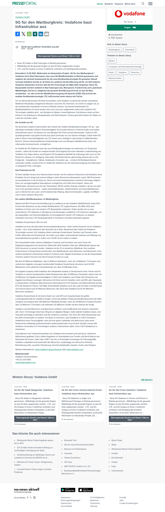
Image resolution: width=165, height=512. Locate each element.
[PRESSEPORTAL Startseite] (24, 3)
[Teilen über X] (23, 34)
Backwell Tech (70, 440)
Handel (114, 453)
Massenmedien (115, 78)
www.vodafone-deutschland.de (48, 349)
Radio (111, 72)
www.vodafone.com (74, 349)
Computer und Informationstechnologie (125, 67)
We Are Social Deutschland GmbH (79, 445)
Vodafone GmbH (22, 17)
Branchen (135, 72)
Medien (112, 61)
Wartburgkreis (114, 50)
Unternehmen (117, 471)
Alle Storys (128, 22)
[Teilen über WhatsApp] (29, 34)
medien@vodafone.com (25, 362)
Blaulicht (109, 4)
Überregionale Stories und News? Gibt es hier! (59, 56)
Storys (100, 4)
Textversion (95, 503)
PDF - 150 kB (40, 48)
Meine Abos (130, 4)
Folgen (127, 28)
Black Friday (116, 440)
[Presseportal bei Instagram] (34, 497)
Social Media (66, 506)
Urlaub (114, 462)
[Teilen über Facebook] (17, 34)
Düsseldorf (129, 50)
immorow (68, 453)
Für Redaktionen (97, 497)
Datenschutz (66, 503)
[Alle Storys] (130, 17)
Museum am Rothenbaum (75, 449)
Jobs (121, 500)
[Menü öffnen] (150, 3)
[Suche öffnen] (143, 3)
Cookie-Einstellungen (128, 503)
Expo (113, 466)
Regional (119, 4)
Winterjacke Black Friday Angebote (126, 449)
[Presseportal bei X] (30, 498)
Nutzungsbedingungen (70, 500)
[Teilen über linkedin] (41, 34)
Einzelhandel (117, 458)
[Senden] (46, 34)
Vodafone (122, 72)
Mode (113, 445)
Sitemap (93, 506)
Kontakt (122, 497)
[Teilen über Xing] (35, 34)
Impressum (65, 497)
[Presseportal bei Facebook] (27, 498)
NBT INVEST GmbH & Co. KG (77, 466)
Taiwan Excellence (72, 458)
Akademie (94, 500)
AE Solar (68, 462)
